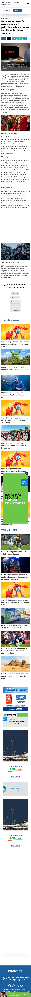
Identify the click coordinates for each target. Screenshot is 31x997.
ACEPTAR (17, 10)
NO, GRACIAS (7, 10)
